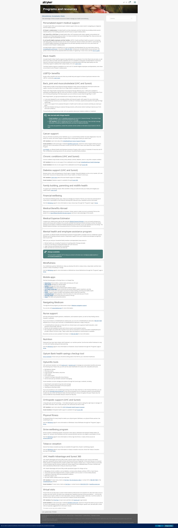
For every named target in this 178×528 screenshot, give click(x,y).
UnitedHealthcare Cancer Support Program (74, 141)
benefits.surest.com (68, 118)
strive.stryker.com (47, 438)
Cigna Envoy (47, 283)
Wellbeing (50, 203)
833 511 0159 (89, 255)
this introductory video (75, 480)
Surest (46, 292)
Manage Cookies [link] (95, 515)
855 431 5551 (68, 49)
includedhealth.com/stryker (50, 49)
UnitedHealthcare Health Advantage (90, 162)
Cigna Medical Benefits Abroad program (60, 213)
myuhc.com (65, 121)
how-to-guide (96, 50)
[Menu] (135, 2)
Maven (46, 291)
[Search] (126, 2)
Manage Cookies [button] (168, 525)
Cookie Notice (86, 515)
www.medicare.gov (57, 308)
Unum (46, 297)
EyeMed (46, 286)
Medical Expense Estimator (77, 221)
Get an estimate (47, 356)
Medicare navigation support (79, 305)
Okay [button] (159, 525)
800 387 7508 (98, 321)
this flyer (66, 480)
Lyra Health (46, 149)
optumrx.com (72, 365)
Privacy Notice (78, 515)
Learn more (78, 64)
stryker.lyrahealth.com (56, 256)
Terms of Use (69, 515)
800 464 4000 (74, 334)
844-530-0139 (84, 484)
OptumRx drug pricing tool (56, 391)
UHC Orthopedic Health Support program (73, 407)
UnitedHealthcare (49, 294)
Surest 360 (84, 165)
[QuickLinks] (124, 2)
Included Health (48, 287)
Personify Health (48, 295)
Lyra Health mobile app (50, 289)
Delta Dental (47, 284)
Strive (96, 203)
